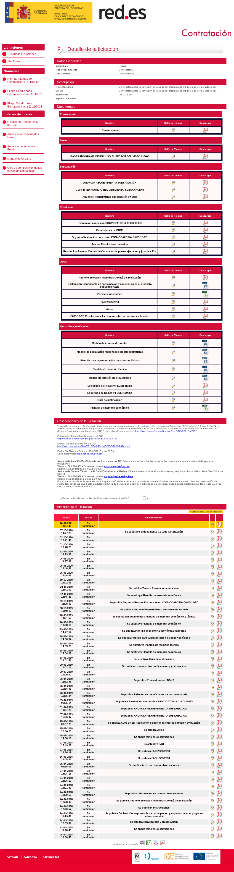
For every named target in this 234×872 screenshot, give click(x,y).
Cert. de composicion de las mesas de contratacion (24, 169)
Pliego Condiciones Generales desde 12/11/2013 (25, 92)
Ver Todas (14, 61)
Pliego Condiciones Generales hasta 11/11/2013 (24, 105)
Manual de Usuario (19, 158)
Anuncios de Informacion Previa (22, 148)
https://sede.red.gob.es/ (89, 453)
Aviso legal (30, 856)
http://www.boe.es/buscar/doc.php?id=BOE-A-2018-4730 (165, 431)
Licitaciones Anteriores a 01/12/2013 (22, 123)
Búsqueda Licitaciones (22, 54)
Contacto (13, 856)
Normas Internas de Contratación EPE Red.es (23, 80)
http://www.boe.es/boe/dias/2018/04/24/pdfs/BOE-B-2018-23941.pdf (93, 446)
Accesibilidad (51, 856)
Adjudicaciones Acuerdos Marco (23, 136)
